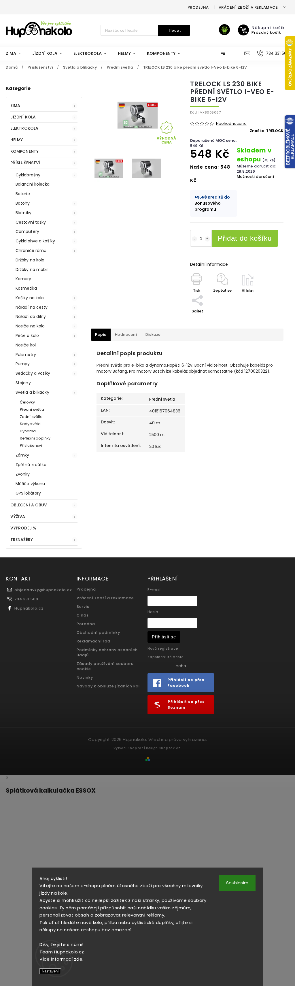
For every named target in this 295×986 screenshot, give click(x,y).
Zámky (22, 455)
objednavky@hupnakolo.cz (43, 589)
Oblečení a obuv (28, 505)
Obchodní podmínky (98, 632)
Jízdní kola (23, 117)
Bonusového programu (207, 206)
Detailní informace (209, 264)
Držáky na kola (30, 260)
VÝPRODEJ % (23, 528)
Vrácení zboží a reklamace (248, 7)
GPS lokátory (28, 493)
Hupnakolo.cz (29, 608)
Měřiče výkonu (30, 484)
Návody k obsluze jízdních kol (108, 686)
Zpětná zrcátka (31, 464)
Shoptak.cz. (170, 748)
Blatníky (23, 213)
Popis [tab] (100, 334)
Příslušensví (31, 445)
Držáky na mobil (32, 269)
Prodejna (198, 7)
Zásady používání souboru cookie (105, 666)
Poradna (86, 623)
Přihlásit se (164, 636)
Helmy (16, 140)
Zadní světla (31, 416)
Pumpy (23, 364)
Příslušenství (25, 163)
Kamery (23, 279)
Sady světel (30, 423)
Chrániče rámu (31, 250)
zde (78, 959)
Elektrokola (24, 128)
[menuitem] (16, 53)
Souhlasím (237, 883)
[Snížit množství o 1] (194, 239)
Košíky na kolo (30, 298)
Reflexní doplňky (35, 438)
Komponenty (24, 151)
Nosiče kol (26, 345)
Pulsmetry (26, 354)
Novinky (85, 677)
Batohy (23, 203)
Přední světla (32, 409)
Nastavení (50, 971)
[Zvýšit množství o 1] (207, 239)
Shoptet (135, 748)
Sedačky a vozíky (33, 373)
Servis (83, 606)
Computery (27, 231)
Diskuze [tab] (153, 334)
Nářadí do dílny (31, 316)
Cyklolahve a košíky (35, 241)
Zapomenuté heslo (166, 657)
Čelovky (27, 402)
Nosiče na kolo (30, 326)
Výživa (17, 516)
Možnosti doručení (255, 176)
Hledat (174, 30)
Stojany (23, 383)
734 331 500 (26, 599)
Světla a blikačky (32, 392)
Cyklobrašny (28, 175)
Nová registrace (163, 648)
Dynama (28, 431)
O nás (83, 615)
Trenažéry (21, 539)
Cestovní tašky (31, 222)
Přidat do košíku (245, 238)
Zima (15, 105)
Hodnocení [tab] (126, 334)
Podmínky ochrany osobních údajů (107, 652)
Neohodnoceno (231, 124)
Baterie (23, 194)
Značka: (266, 130)
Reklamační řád (93, 641)
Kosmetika (26, 288)
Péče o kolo (27, 335)
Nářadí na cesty (32, 307)
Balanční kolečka (33, 184)
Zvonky (23, 474)
